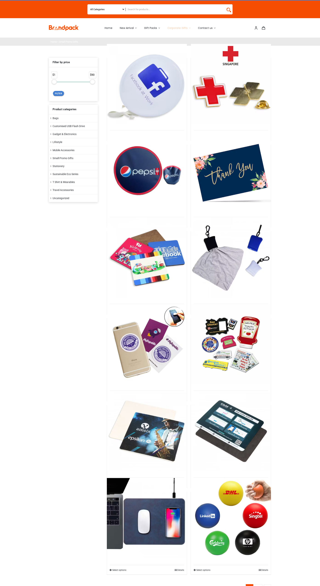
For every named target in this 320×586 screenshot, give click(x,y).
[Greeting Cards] (231, 171)
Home (54, 41)
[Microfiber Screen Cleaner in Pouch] (231, 258)
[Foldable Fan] (147, 171)
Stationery (58, 166)
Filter (58, 93)
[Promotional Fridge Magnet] (231, 344)
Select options (119, 570)
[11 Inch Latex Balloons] (147, 84)
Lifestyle (57, 142)
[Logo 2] (64, 26)
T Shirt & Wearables (64, 182)
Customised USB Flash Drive (69, 126)
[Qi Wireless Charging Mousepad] (147, 518)
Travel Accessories (63, 190)
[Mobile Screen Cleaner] (147, 344)
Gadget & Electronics (64, 134)
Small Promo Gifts (63, 158)
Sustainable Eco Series (65, 174)
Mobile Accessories (63, 150)
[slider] (54, 81)
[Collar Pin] (231, 84)
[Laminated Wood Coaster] (147, 258)
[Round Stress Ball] (231, 518)
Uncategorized (61, 198)
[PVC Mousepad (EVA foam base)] (231, 431)
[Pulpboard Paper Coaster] (147, 431)
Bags (56, 118)
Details (180, 570)
